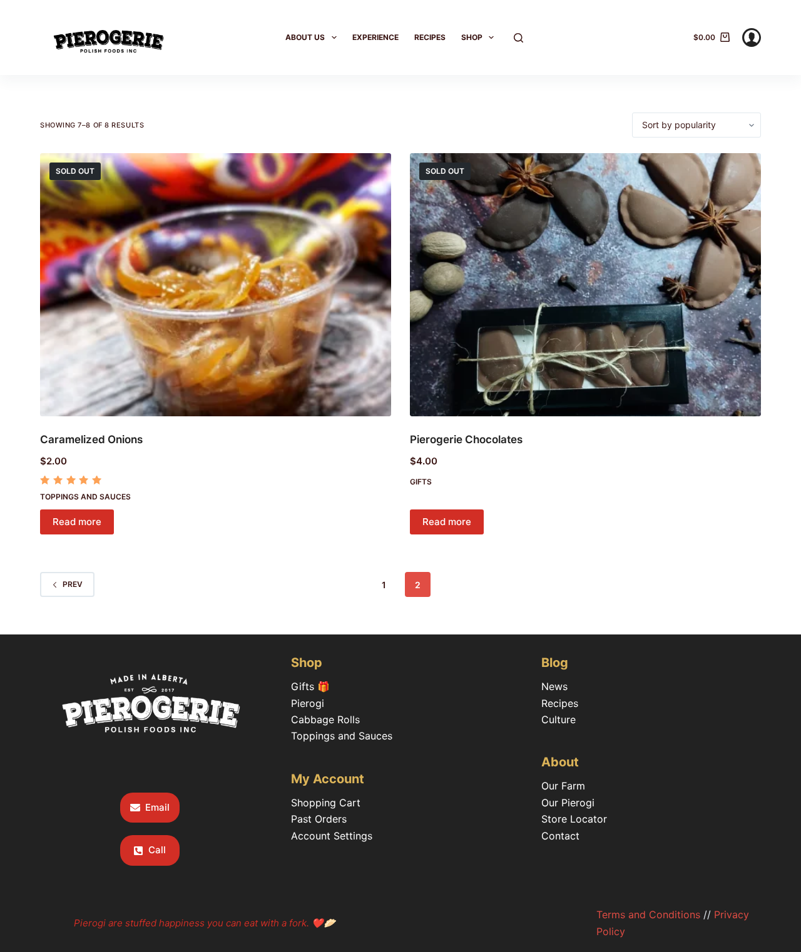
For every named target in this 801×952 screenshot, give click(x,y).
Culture (558, 719)
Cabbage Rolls (325, 719)
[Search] (518, 38)
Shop (471, 37)
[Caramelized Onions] (215, 284)
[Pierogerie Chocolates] (585, 284)
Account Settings (331, 835)
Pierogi (307, 703)
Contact (560, 835)
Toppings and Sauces (85, 496)
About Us (305, 37)
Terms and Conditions (648, 914)
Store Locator (574, 819)
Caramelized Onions (91, 439)
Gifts (421, 481)
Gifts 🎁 (310, 686)
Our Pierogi (567, 802)
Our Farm (563, 785)
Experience (375, 37)
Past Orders (319, 819)
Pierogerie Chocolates (466, 439)
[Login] (751, 37)
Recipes (430, 37)
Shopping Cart (325, 802)
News (554, 686)
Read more (77, 522)
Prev (73, 584)
